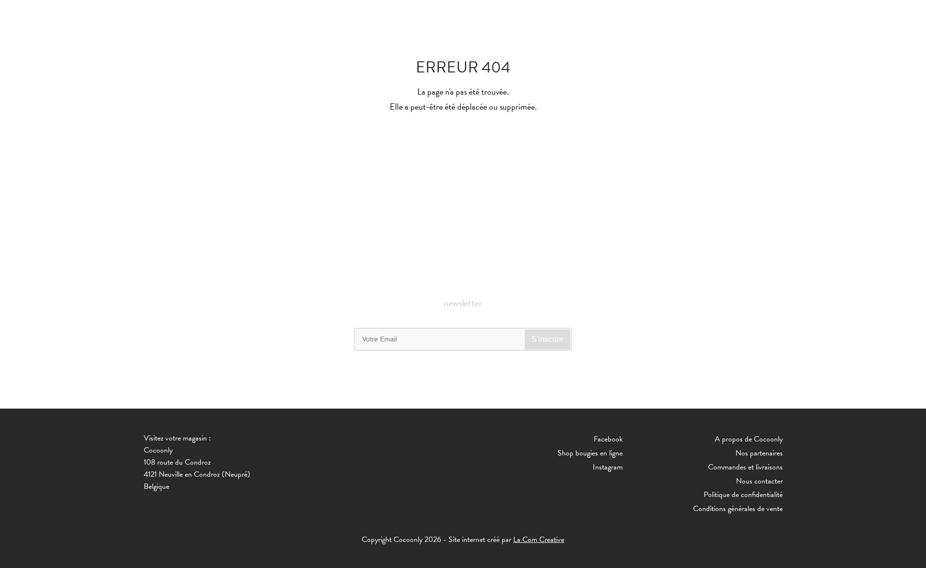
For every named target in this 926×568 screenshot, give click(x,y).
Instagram (608, 467)
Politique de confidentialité (743, 494)
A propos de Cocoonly (749, 439)
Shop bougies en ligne (590, 453)
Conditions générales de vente (738, 508)
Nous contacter (759, 481)
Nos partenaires (759, 453)
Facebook (608, 439)
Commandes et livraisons (745, 467)
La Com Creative (538, 539)
